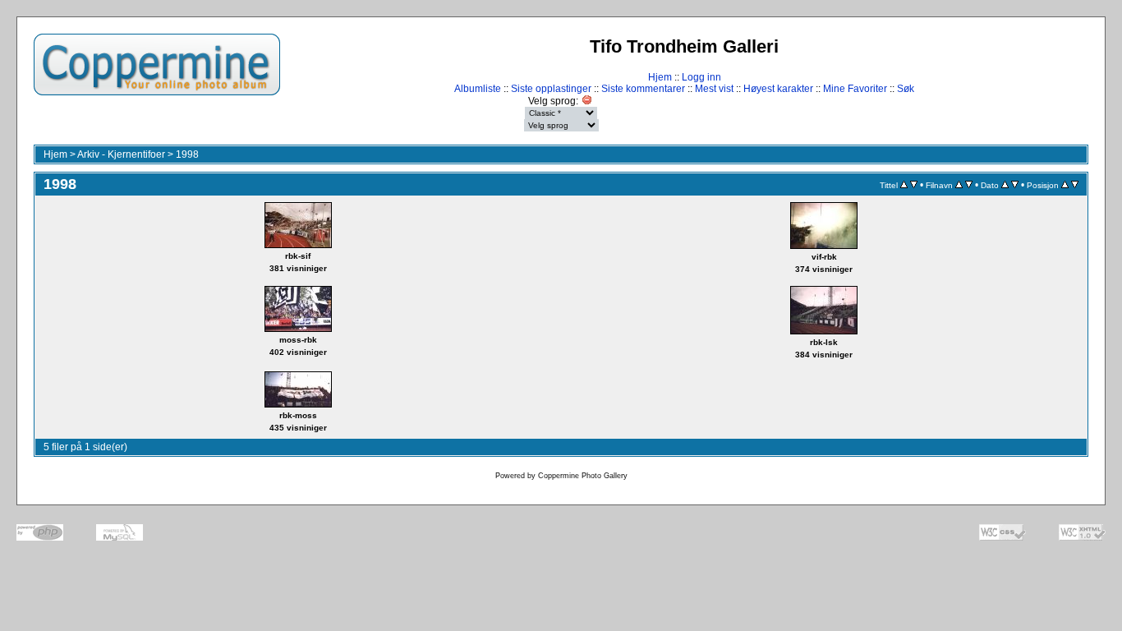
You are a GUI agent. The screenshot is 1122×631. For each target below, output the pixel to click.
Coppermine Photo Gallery (583, 476)
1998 (187, 154)
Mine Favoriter (855, 88)
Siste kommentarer (643, 88)
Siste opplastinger (551, 88)
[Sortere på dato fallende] (1015, 185)
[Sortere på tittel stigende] (904, 185)
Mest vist (714, 88)
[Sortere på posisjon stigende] (1065, 185)
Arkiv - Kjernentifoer (121, 154)
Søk (905, 88)
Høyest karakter (778, 88)
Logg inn (701, 77)
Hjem (660, 77)
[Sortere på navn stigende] (959, 185)
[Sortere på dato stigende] (1005, 185)
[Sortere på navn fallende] (969, 185)
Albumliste (477, 88)
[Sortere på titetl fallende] (913, 185)
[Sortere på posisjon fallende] (1074, 185)
